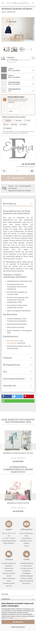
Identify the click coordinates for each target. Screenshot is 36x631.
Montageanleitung (13, 341)
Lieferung (9, 559)
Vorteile (26, 559)
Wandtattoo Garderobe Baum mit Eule (18, 453)
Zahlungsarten (26, 529)
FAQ (5, 372)
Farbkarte (7, 358)
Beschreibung (9, 203)
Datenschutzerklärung (19, 618)
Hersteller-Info (9, 386)
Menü (3, 3)
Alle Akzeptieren (18, 622)
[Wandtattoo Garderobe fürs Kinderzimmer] (18, 29)
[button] (4, 171)
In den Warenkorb (18, 178)
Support (9, 529)
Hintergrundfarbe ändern (16, 97)
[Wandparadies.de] (18, 3)
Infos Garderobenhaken (14, 379)
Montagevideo (12, 343)
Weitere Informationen (18, 627)
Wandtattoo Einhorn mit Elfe (18, 503)
